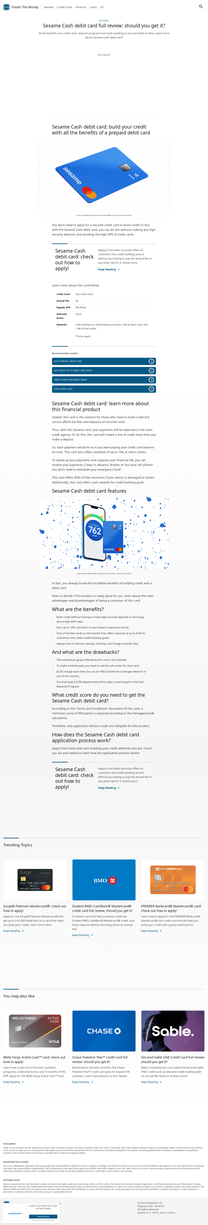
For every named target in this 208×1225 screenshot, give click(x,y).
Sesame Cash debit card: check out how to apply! (74, 259)
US (102, 7)
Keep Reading (107, 269)
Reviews (49, 7)
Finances (81, 7)
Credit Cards (64, 7)
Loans (93, 7)
